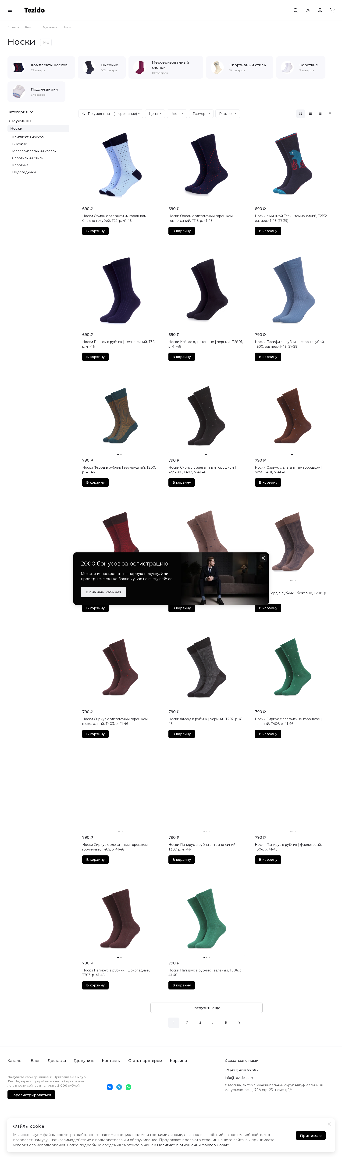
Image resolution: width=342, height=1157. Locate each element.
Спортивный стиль (27, 158)
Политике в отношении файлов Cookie (193, 1145)
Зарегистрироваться (31, 1095)
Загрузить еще (206, 1008)
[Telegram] (119, 1087)
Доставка (56, 1060)
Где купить (84, 1060)
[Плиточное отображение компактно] (310, 113)
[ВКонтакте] (110, 1087)
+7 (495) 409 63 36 (240, 1070)
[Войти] (320, 10)
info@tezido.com (239, 1078)
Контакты (111, 1060)
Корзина (178, 1060)
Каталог (15, 1060)
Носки (16, 128)
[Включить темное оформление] (308, 10)
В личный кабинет (103, 592)
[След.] (239, 1023)
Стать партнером (145, 1060)
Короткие (20, 165)
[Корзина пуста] (332, 10)
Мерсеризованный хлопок (34, 151)
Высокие (19, 144)
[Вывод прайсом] (330, 113)
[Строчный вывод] (320, 113)
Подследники (24, 172)
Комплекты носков (28, 137)
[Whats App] (128, 1087)
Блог (35, 1060)
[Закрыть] (329, 1124)
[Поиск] (295, 10)
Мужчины (21, 121)
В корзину (95, 231)
